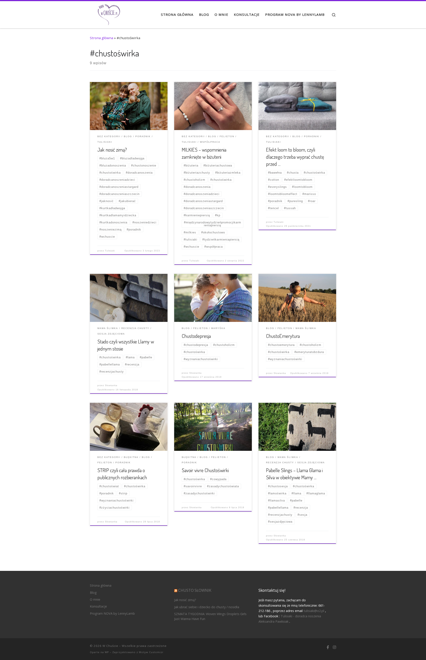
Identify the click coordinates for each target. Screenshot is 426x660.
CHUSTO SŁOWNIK (194, 590)
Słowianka (111, 385)
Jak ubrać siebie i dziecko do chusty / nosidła (206, 607)
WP (107, 652)
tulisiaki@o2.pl (314, 611)
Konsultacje (98, 606)
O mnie (95, 599)
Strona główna (101, 38)
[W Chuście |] (109, 13)
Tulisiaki (110, 250)
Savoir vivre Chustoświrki (205, 470)
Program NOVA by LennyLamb (112, 613)
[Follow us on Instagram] (334, 647)
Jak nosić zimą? (112, 149)
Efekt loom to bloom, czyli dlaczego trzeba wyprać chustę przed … (295, 156)
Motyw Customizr (151, 652)
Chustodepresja (196, 336)
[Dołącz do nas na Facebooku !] (328, 647)
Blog (93, 592)
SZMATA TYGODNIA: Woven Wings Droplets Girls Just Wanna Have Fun (210, 616)
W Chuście (110, 646)
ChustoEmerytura (283, 336)
